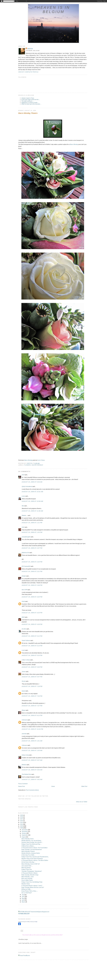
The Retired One (26, 774)
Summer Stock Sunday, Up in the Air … (32, 842)
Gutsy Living (25, 755)
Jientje (30, 48)
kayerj (23, 691)
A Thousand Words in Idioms (29, 873)
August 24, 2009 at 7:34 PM (32, 696)
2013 (21, 820)
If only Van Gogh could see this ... (30, 99)
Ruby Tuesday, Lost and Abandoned (31, 849)
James (23, 671)
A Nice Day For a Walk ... (28, 855)
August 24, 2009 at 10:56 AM (32, 501)
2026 (21, 815)
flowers (27, 465)
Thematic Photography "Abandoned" (31, 871)
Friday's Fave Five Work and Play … (31, 844)
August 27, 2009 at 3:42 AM (32, 779)
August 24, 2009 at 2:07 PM (32, 548)
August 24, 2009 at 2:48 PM (32, 585)
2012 (21, 822)
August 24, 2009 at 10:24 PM (32, 729)
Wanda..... (24, 515)
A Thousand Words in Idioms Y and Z (31, 885)
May (23, 898)
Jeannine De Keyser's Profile (23, 921)
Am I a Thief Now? (26, 892)
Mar (23, 505)
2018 (21, 817)
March (23, 902)
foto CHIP (24, 589)
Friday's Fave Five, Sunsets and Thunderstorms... (35, 856)
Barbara (24, 764)
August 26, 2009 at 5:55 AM (32, 769)
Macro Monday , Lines (27, 876)
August (24, 837)
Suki (23, 527)
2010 (21, 826)
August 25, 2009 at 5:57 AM (32, 760)
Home (53, 786)
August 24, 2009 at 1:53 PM (32, 532)
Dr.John (24, 629)
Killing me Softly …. (26, 889)
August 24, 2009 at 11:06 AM (32, 511)
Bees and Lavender (26, 878)
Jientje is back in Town (27, 98)
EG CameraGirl (26, 566)
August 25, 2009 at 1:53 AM (32, 750)
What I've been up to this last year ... (31, 104)
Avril (23, 474)
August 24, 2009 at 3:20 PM (32, 597)
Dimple (24, 576)
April (23, 900)
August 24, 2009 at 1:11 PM (32, 522)
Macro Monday (74, 144)
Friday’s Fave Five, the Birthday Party (31, 882)
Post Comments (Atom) (32, 790)
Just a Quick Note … (27, 865)
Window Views (25, 883)
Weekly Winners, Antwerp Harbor (30, 853)
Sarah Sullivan (26, 640)
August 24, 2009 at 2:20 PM (32, 562)
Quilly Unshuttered (27, 486)
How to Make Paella (27, 880)
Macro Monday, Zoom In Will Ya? (30, 864)
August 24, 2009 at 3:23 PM (32, 612)
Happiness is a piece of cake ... (30, 102)
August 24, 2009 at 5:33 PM (32, 655)
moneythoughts (26, 536)
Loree (23, 496)
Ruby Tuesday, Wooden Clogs (29, 874)
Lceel (23, 650)
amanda (24, 733)
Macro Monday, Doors (27, 838)
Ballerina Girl (25, 552)
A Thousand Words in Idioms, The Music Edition (34, 860)
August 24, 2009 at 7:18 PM (32, 686)
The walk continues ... (27, 101)
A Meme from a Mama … (28, 846)
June (23, 896)
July (23, 894)
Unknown (24, 720)
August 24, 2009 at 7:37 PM (32, 705)
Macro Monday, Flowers (28, 851)
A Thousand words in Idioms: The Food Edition (34, 847)
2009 (21, 828)
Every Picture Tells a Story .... (29, 891)
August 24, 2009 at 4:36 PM (32, 624)
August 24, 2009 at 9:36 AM (32, 482)
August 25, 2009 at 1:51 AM (32, 741)
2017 (21, 819)
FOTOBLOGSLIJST (24, 913)
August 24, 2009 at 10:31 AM (32, 491)
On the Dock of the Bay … (28, 862)
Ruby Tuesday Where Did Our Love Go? (32, 887)
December (25, 829)
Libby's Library (26, 660)
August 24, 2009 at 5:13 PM (32, 645)
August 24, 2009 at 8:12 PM (32, 715)
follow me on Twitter (81, 801)
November (25, 831)
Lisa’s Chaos (41, 460)
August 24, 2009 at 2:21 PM (32, 571)
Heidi (23, 601)
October (24, 833)
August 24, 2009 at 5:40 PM (32, 667)
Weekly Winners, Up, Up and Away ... (31, 840)
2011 (21, 824)
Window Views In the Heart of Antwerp (32, 858)
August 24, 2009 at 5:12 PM (32, 636)
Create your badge (33, 921)
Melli (23, 617)
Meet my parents (26, 867)
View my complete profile (28, 72)
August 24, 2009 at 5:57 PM (32, 676)
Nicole (23, 681)
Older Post (84, 786)
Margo (23, 710)
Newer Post (21, 786)
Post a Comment (22, 783)
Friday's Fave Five (26, 869)
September (25, 835)
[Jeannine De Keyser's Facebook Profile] (19, 924)
